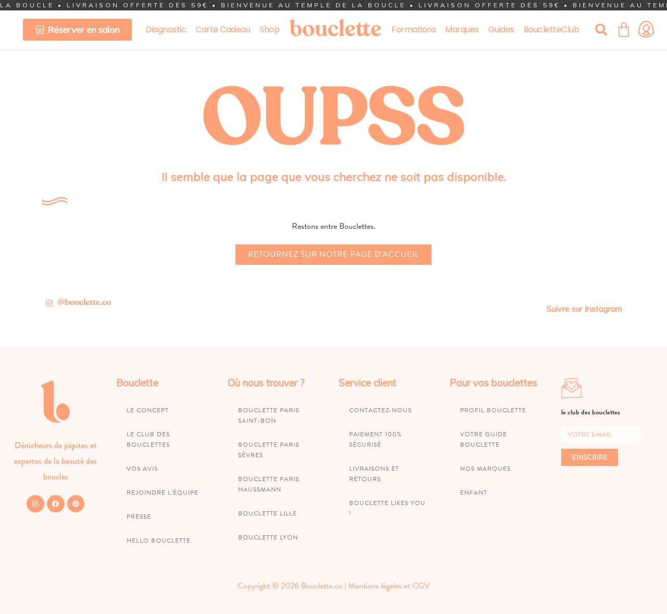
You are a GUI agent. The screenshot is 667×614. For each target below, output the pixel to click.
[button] (601, 29)
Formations (413, 29)
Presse (139, 516)
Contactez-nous (380, 410)
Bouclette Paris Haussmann (268, 484)
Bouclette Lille (267, 513)
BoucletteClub (551, 29)
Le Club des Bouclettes (148, 439)
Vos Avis (142, 468)
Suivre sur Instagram (584, 308)
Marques (462, 29)
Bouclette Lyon (268, 537)
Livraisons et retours (374, 474)
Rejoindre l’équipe (163, 492)
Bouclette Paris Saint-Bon (268, 415)
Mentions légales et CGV (389, 586)
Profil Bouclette (493, 410)
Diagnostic (165, 29)
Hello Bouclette (159, 540)
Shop (269, 29)
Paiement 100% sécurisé (375, 439)
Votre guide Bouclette (483, 439)
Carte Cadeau (222, 29)
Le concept (148, 410)
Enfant (473, 492)
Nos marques (485, 468)
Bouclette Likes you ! (387, 508)
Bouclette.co (321, 586)
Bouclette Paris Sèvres (268, 450)
